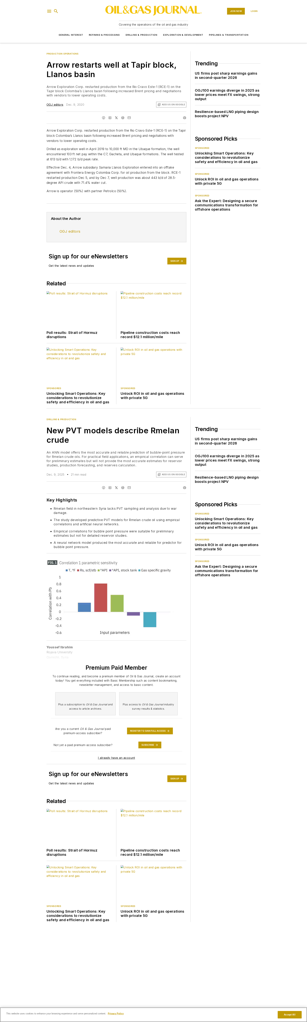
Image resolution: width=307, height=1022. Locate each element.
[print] (184, 118)
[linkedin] (110, 118)
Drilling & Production (141, 35)
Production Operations (63, 53)
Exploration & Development (183, 35)
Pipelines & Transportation (228, 35)
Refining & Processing (104, 35)
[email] (129, 118)
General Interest (71, 35)
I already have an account (116, 758)
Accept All (289, 1014)
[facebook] (103, 118)
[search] (56, 11)
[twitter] (116, 118)
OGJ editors (55, 104)
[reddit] (123, 118)
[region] (153, 1014)
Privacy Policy (116, 1013)
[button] (49, 11)
